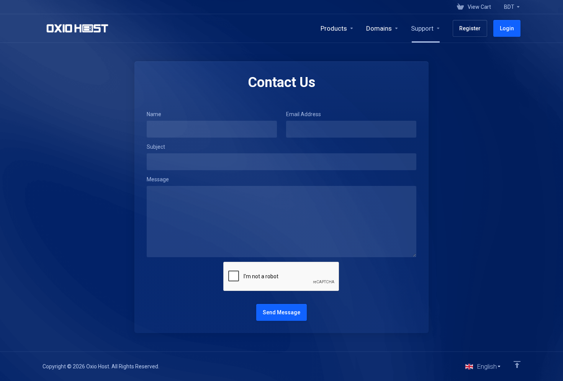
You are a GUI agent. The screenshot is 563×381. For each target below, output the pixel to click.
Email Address (303, 114)
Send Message (281, 312)
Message (158, 179)
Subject (156, 147)
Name (154, 114)
